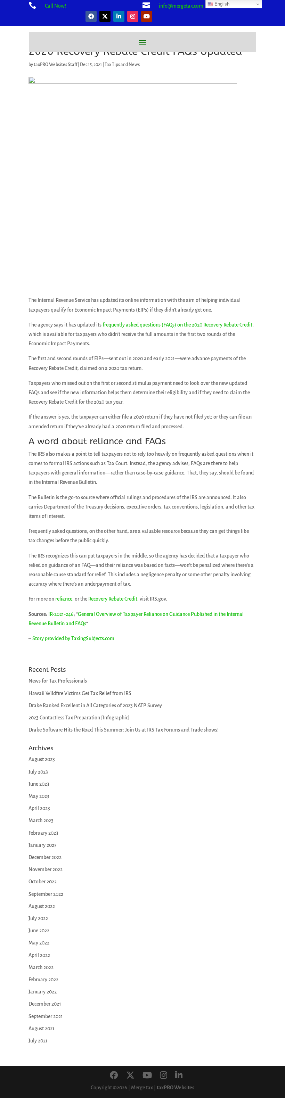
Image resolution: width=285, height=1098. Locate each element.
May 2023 (38, 796)
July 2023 (38, 772)
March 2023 (41, 820)
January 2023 (42, 845)
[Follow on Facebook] (91, 16)
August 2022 (41, 906)
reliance (63, 599)
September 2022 (45, 894)
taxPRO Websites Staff (55, 64)
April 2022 (39, 955)
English (221, 4)
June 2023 (38, 784)
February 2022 (43, 979)
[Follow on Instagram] (132, 16)
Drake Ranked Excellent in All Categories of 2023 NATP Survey (95, 705)
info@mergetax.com (181, 6)
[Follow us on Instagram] (163, 1076)
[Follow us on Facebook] (114, 1076)
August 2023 (41, 759)
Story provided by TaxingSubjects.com (73, 638)
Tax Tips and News (122, 64)
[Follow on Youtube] (146, 16)
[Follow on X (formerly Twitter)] (105, 16)
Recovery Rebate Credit (112, 599)
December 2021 (44, 1004)
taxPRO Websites (175, 1087)
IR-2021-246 (61, 614)
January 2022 (42, 991)
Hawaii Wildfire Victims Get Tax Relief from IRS (79, 693)
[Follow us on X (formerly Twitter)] (130, 1076)
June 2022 (38, 930)
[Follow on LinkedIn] (118, 16)
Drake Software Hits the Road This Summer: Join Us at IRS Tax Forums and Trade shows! (123, 730)
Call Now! (55, 6)
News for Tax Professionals (57, 681)
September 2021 (45, 1016)
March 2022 (41, 967)
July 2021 (38, 1040)
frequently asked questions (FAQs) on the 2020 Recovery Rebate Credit (177, 325)
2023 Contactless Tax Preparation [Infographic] (79, 717)
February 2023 (43, 833)
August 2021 (41, 1028)
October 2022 (42, 881)
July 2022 (38, 918)
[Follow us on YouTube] (147, 1076)
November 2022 (45, 869)
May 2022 (38, 943)
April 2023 (39, 808)
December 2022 (45, 857)
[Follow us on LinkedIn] (178, 1076)
